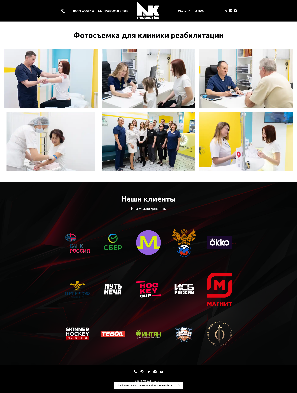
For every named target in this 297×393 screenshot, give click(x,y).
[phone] (135, 371)
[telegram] (226, 10)
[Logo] (148, 11)
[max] (235, 10)
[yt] (161, 371)
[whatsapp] (142, 371)
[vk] (230, 10)
